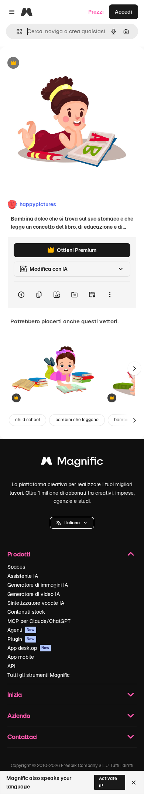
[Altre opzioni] (109, 294)
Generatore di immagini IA (37, 585)
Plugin (21, 639)
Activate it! (108, 782)
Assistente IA (22, 576)
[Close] (134, 782)
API (11, 666)
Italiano (72, 523)
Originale (49, 63)
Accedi (123, 11)
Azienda (18, 715)
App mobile (20, 657)
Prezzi (96, 11)
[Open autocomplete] (16, 31)
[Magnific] (72, 462)
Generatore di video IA (33, 594)
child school (27, 420)
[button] (72, 523)
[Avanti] (134, 368)
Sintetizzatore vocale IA (35, 603)
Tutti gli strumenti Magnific (38, 675)
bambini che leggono (77, 420)
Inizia (14, 694)
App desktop (28, 648)
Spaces (16, 566)
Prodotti (18, 554)
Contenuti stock (26, 612)
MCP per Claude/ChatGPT (39, 621)
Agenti (21, 630)
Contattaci (22, 736)
